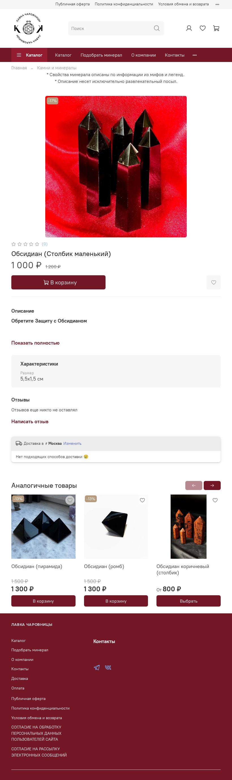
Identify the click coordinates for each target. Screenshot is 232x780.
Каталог (34, 55)
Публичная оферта (72, 4)
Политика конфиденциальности (124, 4)
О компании (143, 55)
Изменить (72, 443)
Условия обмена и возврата (183, 4)
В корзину (43, 601)
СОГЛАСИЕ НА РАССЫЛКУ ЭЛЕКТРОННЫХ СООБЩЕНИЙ (39, 752)
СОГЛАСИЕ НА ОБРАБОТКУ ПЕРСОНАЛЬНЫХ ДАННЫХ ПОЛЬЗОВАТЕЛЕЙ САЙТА (36, 733)
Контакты (174, 55)
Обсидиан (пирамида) (36, 566)
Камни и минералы (56, 67)
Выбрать (188, 601)
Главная (19, 67)
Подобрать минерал (101, 55)
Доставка (19, 678)
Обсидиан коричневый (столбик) (182, 569)
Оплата (17, 688)
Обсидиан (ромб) (104, 566)
